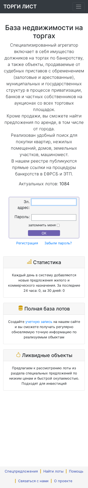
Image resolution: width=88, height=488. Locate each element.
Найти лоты (53, 471)
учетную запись (38, 321)
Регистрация (27, 243)
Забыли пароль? (58, 243)
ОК (44, 233)
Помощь (76, 471)
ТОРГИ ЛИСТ (20, 6)
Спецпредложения (21, 471)
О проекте (63, 481)
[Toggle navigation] (79, 6)
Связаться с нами (33, 481)
